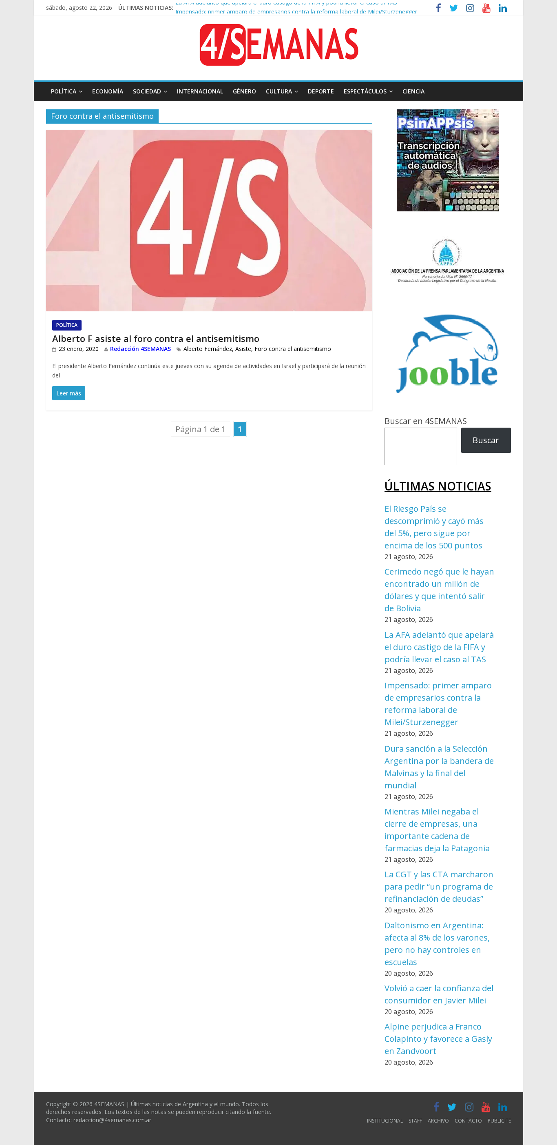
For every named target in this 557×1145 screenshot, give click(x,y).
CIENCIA (413, 91)
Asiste (243, 349)
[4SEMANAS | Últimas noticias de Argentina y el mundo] (278, 30)
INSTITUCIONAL (385, 1120)
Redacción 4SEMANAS (140, 349)
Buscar (486, 440)
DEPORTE (321, 91)
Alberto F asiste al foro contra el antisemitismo (155, 338)
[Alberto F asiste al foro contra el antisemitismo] (209, 136)
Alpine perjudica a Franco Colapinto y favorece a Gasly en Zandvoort (438, 1038)
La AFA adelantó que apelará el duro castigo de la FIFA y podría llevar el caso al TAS (439, 647)
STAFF (415, 1120)
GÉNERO (244, 91)
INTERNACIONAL (200, 91)
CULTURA (279, 91)
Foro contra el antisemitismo (292, 349)
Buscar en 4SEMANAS (426, 420)
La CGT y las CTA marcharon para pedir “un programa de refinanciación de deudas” (439, 886)
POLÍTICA (63, 91)
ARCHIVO (438, 1120)
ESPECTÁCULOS (365, 91)
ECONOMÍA (107, 91)
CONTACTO (468, 1120)
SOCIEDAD (147, 91)
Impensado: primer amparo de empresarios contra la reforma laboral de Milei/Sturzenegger (296, 8)
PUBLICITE (499, 1120)
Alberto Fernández (207, 349)
